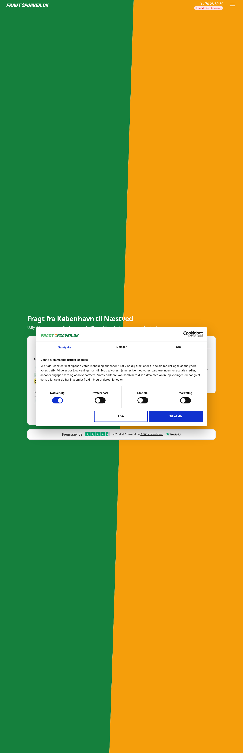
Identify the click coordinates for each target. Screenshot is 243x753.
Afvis (121, 416)
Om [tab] (178, 346)
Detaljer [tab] (121, 346)
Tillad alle (176, 416)
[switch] (100, 400)
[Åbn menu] (232, 5)
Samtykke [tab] (64, 347)
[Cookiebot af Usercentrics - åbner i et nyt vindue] (186, 334)
